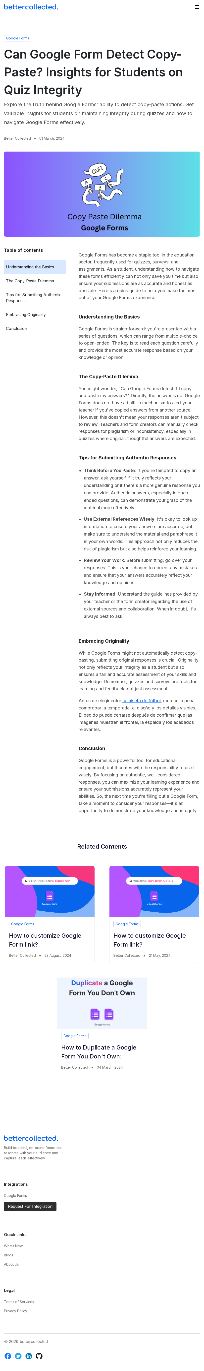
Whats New (13, 1246)
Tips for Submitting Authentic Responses (33, 297)
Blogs (8, 1255)
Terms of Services (19, 1302)
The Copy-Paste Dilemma (30, 280)
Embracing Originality (26, 314)
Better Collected (17, 138)
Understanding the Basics (30, 266)
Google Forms (17, 38)
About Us (11, 1264)
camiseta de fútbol (141, 700)
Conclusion (16, 328)
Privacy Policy (15, 1311)
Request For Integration (30, 1206)
